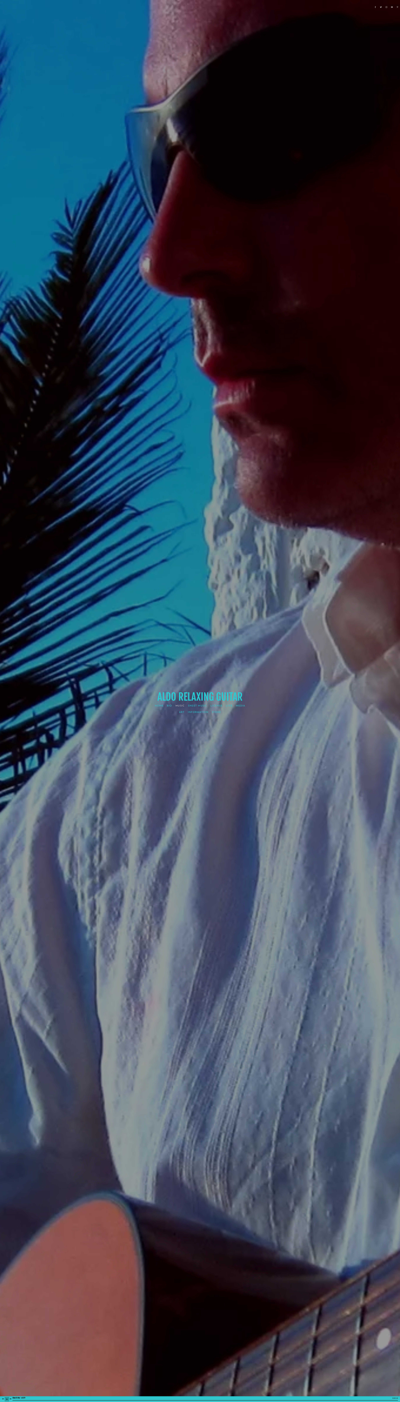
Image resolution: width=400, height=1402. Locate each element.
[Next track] (10, 1399)
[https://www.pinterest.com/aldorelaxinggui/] (397, 7)
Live (229, 706)
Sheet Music (197, 706)
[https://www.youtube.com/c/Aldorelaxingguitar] (392, 7)
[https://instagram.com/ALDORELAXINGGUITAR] (386, 7)
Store (216, 712)
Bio (169, 706)
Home (159, 706)
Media (240, 706)
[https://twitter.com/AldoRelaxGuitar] (381, 7)
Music (180, 706)
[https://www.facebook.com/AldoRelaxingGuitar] (375, 7)
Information (198, 712)
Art (181, 712)
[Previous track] (3, 1399)
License (216, 706)
